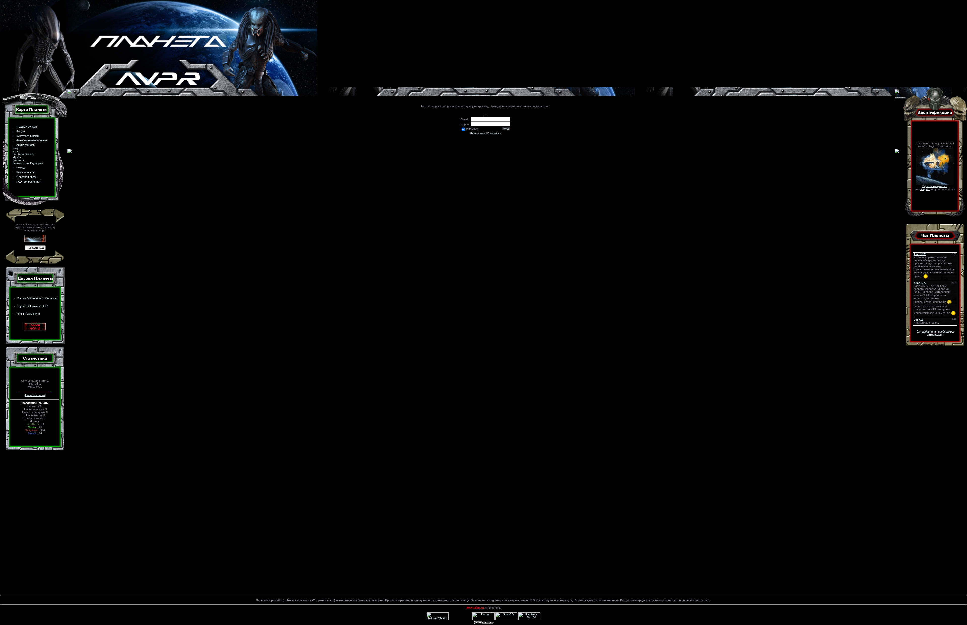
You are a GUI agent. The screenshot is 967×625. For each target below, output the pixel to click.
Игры (16, 151)
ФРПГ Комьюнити (28, 313)
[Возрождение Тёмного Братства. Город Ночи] (35, 329)
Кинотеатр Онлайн (28, 135)
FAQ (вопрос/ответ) (29, 181)
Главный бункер (26, 126)
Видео (16, 148)
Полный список (35, 395)
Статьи (20, 167)
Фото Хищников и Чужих (31, 140)
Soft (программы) (24, 154)
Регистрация (494, 133)
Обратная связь (26, 176)
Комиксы (18, 160)
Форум (20, 131)
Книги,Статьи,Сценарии (28, 163)
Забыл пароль (477, 133)
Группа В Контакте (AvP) (33, 306)
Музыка (17, 157)
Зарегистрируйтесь (934, 186)
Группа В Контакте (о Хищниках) (38, 298)
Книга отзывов (25, 172)
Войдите (925, 189)
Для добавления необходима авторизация (935, 333)
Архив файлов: (26, 144)
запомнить (472, 128)
